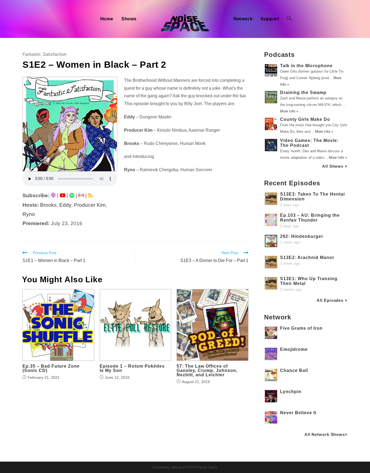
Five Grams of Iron (301, 328)
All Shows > (335, 166)
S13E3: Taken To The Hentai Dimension (312, 196)
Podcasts (279, 54)
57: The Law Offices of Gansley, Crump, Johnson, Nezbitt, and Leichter (207, 370)
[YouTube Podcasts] (62, 195)
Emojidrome (294, 349)
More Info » (289, 111)
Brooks (48, 205)
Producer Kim (90, 205)
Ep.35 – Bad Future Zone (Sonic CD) (51, 368)
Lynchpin (290, 391)
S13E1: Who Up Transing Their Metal (308, 281)
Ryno (28, 214)
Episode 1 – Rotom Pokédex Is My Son (132, 368)
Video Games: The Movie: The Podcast (309, 143)
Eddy (65, 205)
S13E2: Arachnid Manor (307, 257)
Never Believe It (298, 412)
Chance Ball (294, 370)
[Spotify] (71, 195)
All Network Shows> (326, 434)
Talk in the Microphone (306, 65)
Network (277, 317)
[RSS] (90, 195)
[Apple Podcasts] (53, 195)
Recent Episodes (292, 183)
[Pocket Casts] (81, 195)
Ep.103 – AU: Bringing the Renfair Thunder (310, 217)
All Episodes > (332, 300)
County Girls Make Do (305, 119)
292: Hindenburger (301, 236)
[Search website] (289, 19)
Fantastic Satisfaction (44, 54)
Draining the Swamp (303, 92)
